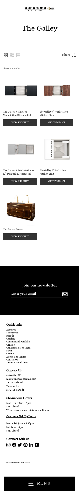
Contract (10, 345)
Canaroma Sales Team (18, 348)
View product (20, 123)
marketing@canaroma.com (21, 379)
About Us (11, 330)
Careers (10, 353)
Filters (66, 55)
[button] (5, 55)
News (9, 351)
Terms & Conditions (17, 363)
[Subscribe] (64, 294)
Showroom (12, 333)
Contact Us (12, 360)
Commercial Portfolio (18, 342)
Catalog (10, 339)
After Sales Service (16, 357)
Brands (10, 336)
